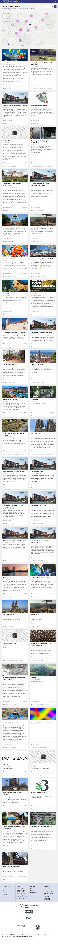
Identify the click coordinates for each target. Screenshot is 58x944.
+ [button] (3, 15)
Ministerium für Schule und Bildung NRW (22, 897)
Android (32, 890)
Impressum (46, 896)
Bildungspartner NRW (22, 888)
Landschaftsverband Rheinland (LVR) (21, 891)
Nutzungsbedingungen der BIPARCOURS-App (49, 889)
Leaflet (43, 45)
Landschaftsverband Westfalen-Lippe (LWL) (22, 894)
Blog (4, 888)
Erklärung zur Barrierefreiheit (47, 898)
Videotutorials (6, 896)
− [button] (3, 17)
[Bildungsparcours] (12, 1)
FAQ (4, 890)
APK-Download (33, 892)
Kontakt (5, 892)
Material (5, 894)
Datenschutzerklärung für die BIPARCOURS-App (49, 893)
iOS (31, 888)
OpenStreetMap (48, 45)
